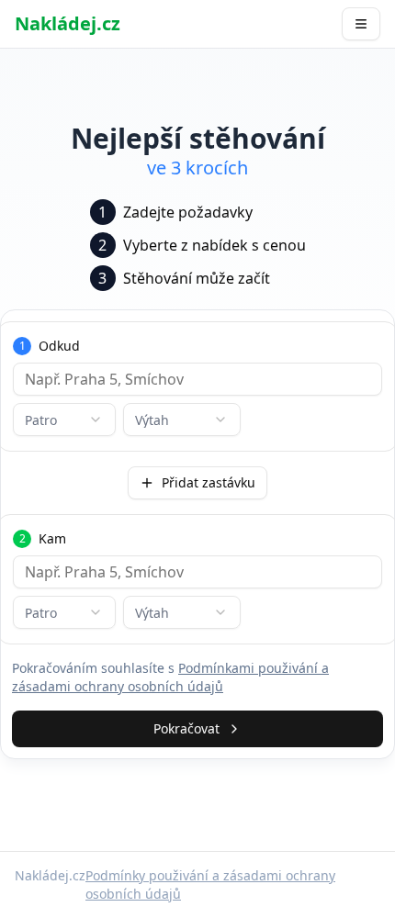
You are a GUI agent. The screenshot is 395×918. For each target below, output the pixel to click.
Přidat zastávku (208, 482)
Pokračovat (186, 728)
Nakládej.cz (67, 23)
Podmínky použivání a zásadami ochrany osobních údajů (210, 884)
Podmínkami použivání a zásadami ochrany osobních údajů (170, 677)
